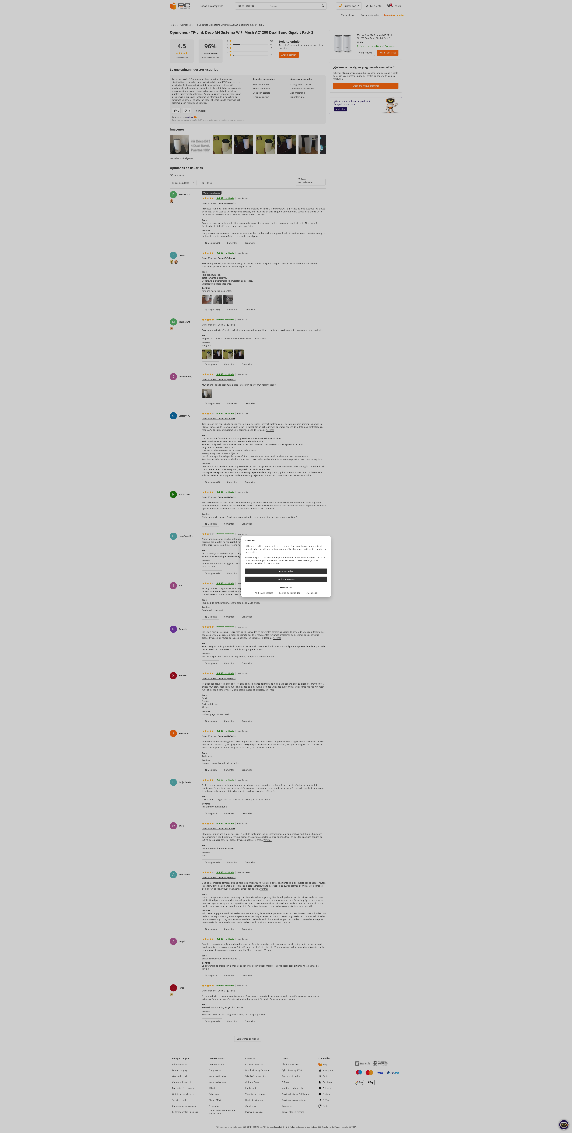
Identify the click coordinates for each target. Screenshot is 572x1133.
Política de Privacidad (289, 592)
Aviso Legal (312, 592)
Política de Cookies (264, 592)
